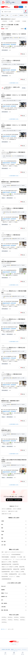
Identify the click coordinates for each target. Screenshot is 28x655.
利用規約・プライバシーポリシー (16, 649)
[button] (14, 2)
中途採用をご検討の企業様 (6, 649)
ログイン (20, 6)
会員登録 (16, 6)
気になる (23, 53)
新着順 (7, 28)
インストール (24, 2)
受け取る (23, 87)
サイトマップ (24, 649)
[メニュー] (26, 7)
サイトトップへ (14, 644)
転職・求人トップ (4, 629)
